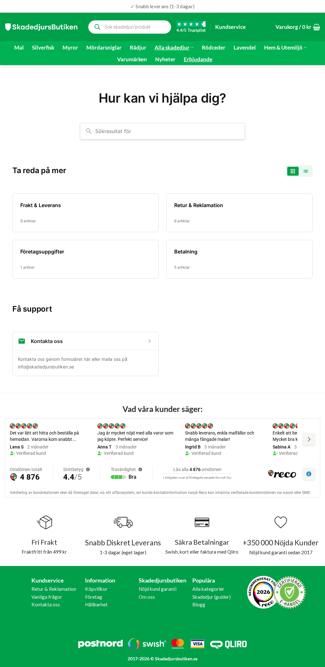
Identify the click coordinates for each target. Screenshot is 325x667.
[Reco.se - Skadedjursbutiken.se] (263, 592)
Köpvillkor (96, 589)
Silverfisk (43, 47)
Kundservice (230, 27)
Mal (19, 47)
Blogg (198, 604)
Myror (70, 47)
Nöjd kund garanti (157, 589)
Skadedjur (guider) (211, 597)
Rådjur (138, 47)
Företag (93, 597)
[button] (297, 27)
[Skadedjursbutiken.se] (41, 27)
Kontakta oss (45, 604)
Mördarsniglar (104, 47)
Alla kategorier (208, 589)
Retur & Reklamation (53, 589)
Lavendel (245, 47)
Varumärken (132, 59)
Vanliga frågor (46, 597)
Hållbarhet (96, 604)
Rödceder (213, 47)
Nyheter (165, 59)
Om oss (147, 597)
